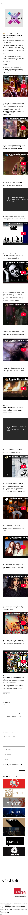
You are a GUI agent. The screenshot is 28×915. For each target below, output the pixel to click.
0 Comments (8, 42)
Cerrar (1, 914)
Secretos (18, 40)
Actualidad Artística (13, 40)
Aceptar (7, 904)
